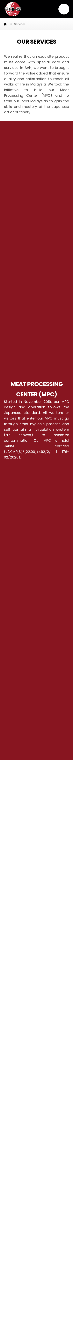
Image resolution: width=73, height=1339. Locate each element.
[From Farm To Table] (12, 9)
